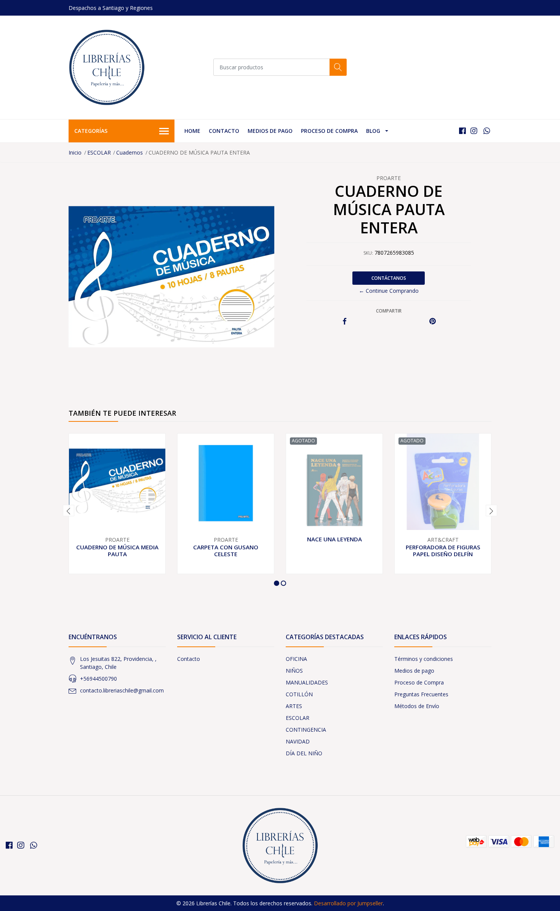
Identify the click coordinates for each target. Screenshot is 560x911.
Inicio (75, 152)
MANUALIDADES (307, 682)
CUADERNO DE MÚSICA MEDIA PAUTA (117, 550)
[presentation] (68, 510)
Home (192, 130)
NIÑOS (294, 670)
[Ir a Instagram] (473, 131)
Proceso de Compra (329, 130)
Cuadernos (129, 152)
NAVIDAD (298, 741)
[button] (276, 583)
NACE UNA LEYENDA (334, 539)
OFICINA (296, 658)
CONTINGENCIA (306, 729)
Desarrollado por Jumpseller (348, 903)
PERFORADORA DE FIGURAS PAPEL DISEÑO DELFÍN (443, 550)
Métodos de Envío (416, 706)
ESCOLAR (99, 152)
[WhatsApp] (486, 131)
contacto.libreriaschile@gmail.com (122, 690)
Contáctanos (388, 278)
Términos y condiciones (423, 658)
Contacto (224, 130)
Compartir (389, 311)
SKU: (368, 253)
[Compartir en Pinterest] (432, 321)
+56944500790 (98, 678)
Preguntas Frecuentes (421, 694)
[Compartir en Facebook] (344, 321)
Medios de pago (270, 130)
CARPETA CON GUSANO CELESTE (225, 550)
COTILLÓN (299, 694)
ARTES (294, 706)
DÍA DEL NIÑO (304, 753)
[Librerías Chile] (107, 67)
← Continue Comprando (389, 290)
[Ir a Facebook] (462, 131)
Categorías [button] (90, 130)
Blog (373, 130)
